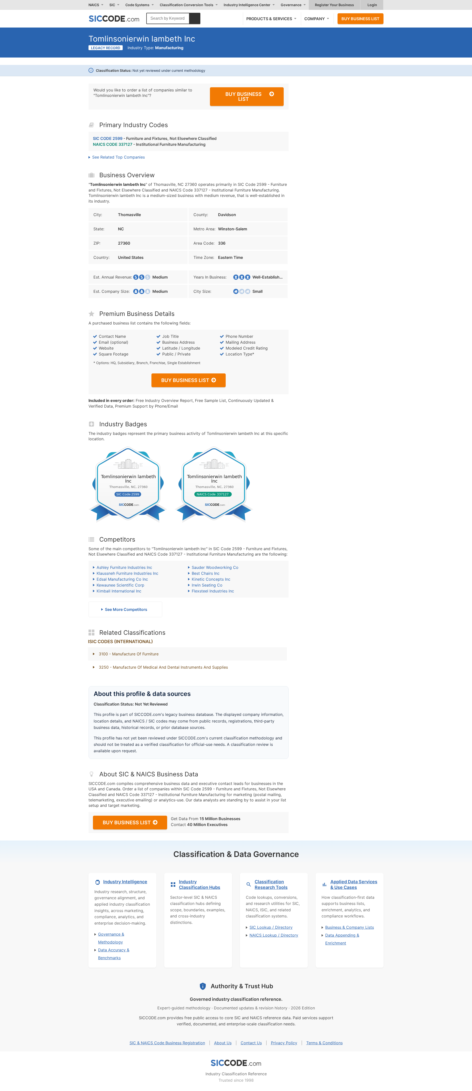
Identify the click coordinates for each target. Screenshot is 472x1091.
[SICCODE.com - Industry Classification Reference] (236, 1063)
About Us (223, 1042)
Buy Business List (360, 18)
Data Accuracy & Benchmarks (113, 953)
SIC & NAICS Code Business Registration (167, 1042)
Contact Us (251, 1042)
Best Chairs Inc (206, 573)
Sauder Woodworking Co (215, 567)
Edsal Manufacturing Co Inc (122, 579)
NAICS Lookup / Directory (274, 935)
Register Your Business (334, 5)
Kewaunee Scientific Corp (120, 585)
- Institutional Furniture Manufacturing (149, 144)
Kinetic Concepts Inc (211, 579)
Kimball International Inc (119, 591)
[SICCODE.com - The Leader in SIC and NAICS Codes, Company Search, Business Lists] (119, 18)
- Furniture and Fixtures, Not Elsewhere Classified (155, 138)
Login (372, 5)
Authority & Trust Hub (242, 986)
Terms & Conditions (324, 1042)
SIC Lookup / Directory (271, 927)
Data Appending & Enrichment (342, 939)
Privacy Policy (284, 1042)
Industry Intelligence (125, 881)
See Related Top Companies (118, 157)
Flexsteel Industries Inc (213, 591)
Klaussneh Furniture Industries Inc (127, 573)
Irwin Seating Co (207, 585)
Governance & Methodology (111, 938)
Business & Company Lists (349, 927)
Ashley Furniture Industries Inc (124, 567)
